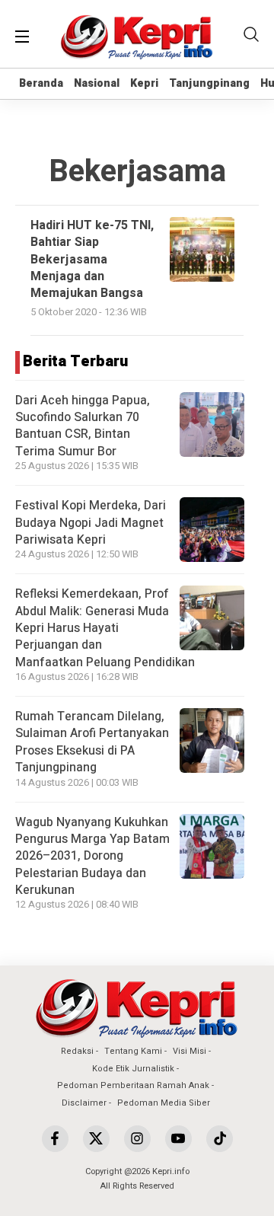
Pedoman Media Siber (163, 1103)
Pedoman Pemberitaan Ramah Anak (133, 1085)
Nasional (96, 83)
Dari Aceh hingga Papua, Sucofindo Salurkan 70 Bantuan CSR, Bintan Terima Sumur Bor (82, 426)
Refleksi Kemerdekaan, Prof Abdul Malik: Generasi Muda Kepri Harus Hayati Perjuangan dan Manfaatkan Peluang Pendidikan (105, 628)
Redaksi (77, 1051)
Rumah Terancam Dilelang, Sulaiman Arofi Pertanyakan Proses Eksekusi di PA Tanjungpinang (92, 742)
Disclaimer (84, 1103)
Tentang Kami (133, 1051)
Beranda (41, 83)
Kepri (144, 83)
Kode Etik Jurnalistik (133, 1068)
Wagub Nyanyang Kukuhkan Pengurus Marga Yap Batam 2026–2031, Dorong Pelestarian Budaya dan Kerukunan (92, 856)
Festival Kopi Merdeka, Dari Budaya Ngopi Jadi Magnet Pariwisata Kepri (90, 522)
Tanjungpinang (209, 83)
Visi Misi (189, 1051)
